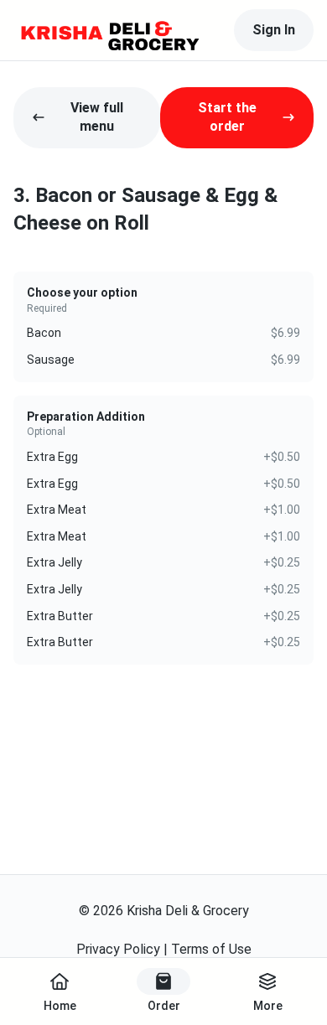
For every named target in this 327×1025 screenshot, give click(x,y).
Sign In (273, 30)
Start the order (227, 117)
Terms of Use (211, 949)
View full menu (96, 117)
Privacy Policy (118, 949)
